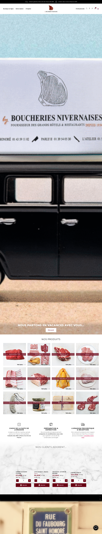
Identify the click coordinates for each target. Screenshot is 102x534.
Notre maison (19, 8)
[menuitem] (98, 8)
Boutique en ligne (8, 8)
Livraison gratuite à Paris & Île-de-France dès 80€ (41, 1)
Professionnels (80, 8)
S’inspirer (28, 8)
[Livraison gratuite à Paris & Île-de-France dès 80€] (26, 1)
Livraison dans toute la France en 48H (67, 1)
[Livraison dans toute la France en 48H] (56, 2)
